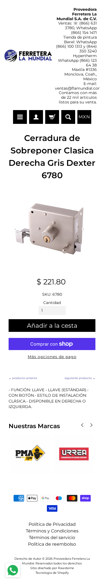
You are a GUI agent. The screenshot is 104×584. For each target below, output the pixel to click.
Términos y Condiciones (52, 531)
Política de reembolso (52, 544)
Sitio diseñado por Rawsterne (52, 568)
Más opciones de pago (52, 356)
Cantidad (52, 302)
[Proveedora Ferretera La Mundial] (28, 56)
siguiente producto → (80, 378)
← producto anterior (23, 378)
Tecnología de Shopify (52, 573)
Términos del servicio (52, 537)
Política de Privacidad (52, 524)
